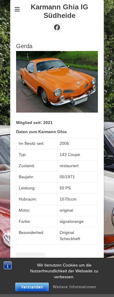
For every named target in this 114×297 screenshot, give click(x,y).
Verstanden (32, 287)
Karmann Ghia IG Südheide (59, 11)
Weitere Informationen (74, 287)
